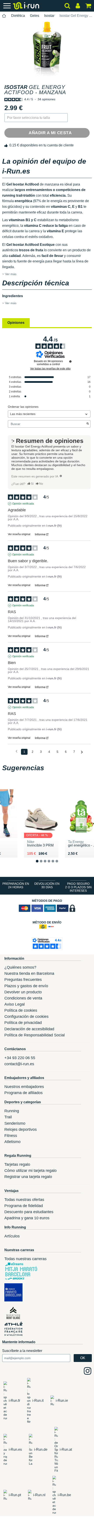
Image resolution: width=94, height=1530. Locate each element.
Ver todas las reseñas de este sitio (50, 368)
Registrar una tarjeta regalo (28, 1176)
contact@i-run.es (19, 1064)
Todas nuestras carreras (25, 1259)
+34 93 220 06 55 (19, 1058)
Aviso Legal (14, 1004)
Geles (34, 15)
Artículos (12, 1236)
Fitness (10, 1135)
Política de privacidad (23, 1022)
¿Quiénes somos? (20, 967)
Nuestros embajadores (24, 1086)
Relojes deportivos (20, 1129)
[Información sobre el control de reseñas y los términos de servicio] (70, 361)
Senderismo (14, 1123)
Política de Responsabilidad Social (34, 1035)
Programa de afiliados (23, 1093)
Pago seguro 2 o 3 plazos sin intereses (78, 887)
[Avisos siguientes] (81, 752)
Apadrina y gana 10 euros (26, 1218)
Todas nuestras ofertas (24, 1199)
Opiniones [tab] (15, 322)
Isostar (49, 15)
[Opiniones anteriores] (16, 751)
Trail (8, 1117)
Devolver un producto (23, 992)
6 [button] (60, 865)
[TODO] (61, 476)
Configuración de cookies (26, 1016)
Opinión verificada (23, 503)
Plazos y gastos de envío (26, 986)
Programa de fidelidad (23, 1206)
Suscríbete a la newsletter (22, 1351)
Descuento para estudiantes (28, 1212)
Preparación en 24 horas (15, 885)
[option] (47, 48)
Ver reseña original (19, 534)
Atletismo (12, 1142)
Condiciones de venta (23, 998)
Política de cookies (20, 1010)
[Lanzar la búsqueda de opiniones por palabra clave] (87, 424)
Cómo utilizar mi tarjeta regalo (30, 1170)
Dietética (18, 15)
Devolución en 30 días (46, 885)
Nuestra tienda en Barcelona (29, 973)
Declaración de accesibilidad (29, 1029)
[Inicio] (4, 16)
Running (11, 1111)
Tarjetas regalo (17, 1164)
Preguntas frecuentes (23, 979)
